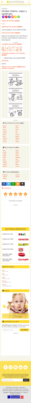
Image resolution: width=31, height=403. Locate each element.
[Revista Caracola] (23, 239)
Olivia (4, 134)
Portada (9, 387)
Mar (17, 131)
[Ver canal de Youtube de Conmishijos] (12, 16)
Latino (3, 23)
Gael (17, 159)
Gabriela (5, 174)
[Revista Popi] (23, 234)
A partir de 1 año (7, 234)
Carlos (4, 155)
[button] (4, 306)
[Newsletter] (18, 184)
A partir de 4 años (7, 239)
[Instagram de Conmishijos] (3, 16)
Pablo (17, 125)
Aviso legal (16, 387)
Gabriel (17, 174)
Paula (17, 127)
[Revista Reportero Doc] (23, 249)
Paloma (5, 138)
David (4, 157)
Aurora (4, 141)
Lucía (4, 129)
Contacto (25, 389)
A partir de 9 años (7, 249)
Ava (17, 133)
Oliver (17, 164)
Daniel (17, 154)
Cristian (5, 133)
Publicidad (22, 387)
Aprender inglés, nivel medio (7, 260)
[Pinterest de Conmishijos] (6, 16)
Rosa (4, 136)
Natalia (17, 138)
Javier (17, 155)
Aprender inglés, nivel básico (7, 254)
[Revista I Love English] (23, 259)
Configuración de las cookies (21, 390)
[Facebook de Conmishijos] (9, 16)
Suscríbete (24, 330)
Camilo (17, 134)
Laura (17, 129)
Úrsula (17, 141)
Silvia (4, 127)
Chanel (5, 131)
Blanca (17, 136)
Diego (17, 150)
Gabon (4, 178)
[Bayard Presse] (14, 397)
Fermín (5, 140)
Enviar (26, 380)
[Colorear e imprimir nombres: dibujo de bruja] (15, 94)
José (4, 159)
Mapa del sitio (18, 389)
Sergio (4, 125)
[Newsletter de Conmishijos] (15, 16)
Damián (5, 166)
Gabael (17, 176)
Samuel (18, 161)
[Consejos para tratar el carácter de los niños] (15, 305)
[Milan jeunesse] (22, 397)
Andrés (5, 164)
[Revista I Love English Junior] (23, 254)
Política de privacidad (8, 389)
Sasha (4, 161)
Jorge (4, 154)
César (17, 140)
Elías (17, 162)
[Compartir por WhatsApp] (18, 16)
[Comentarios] (22, 184)
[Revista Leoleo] (23, 244)
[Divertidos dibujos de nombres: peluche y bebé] (15, 109)
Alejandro (18, 157)
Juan (4, 150)
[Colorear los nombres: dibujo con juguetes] (15, 79)
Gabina (5, 176)
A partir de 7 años (7, 244)
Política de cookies (7, 390)
